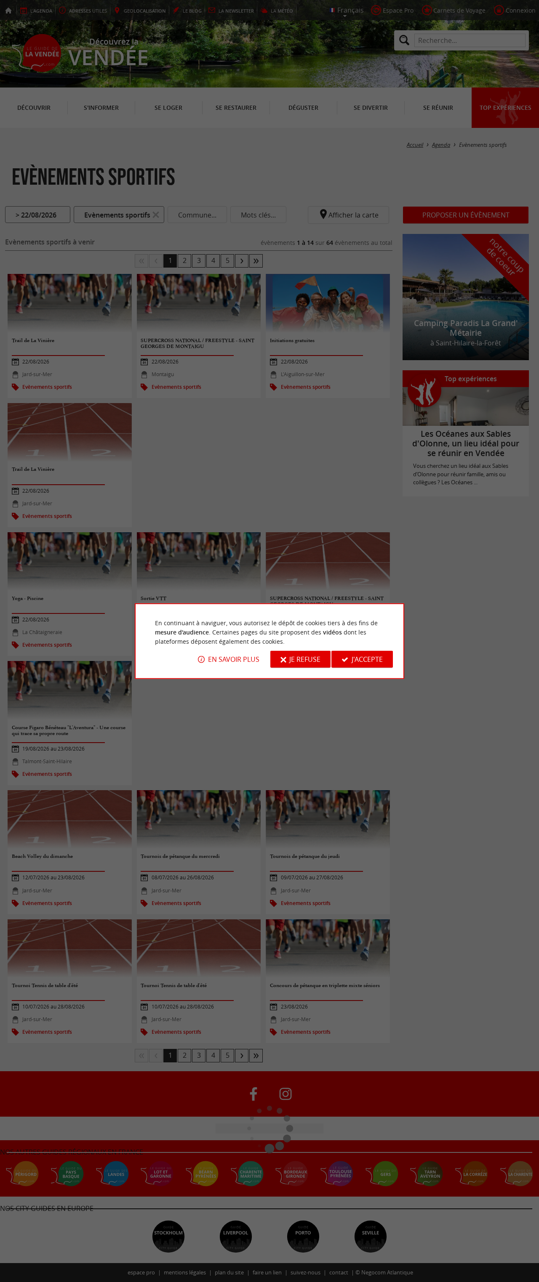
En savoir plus (233, 659)
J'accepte (367, 659)
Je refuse (304, 659)
